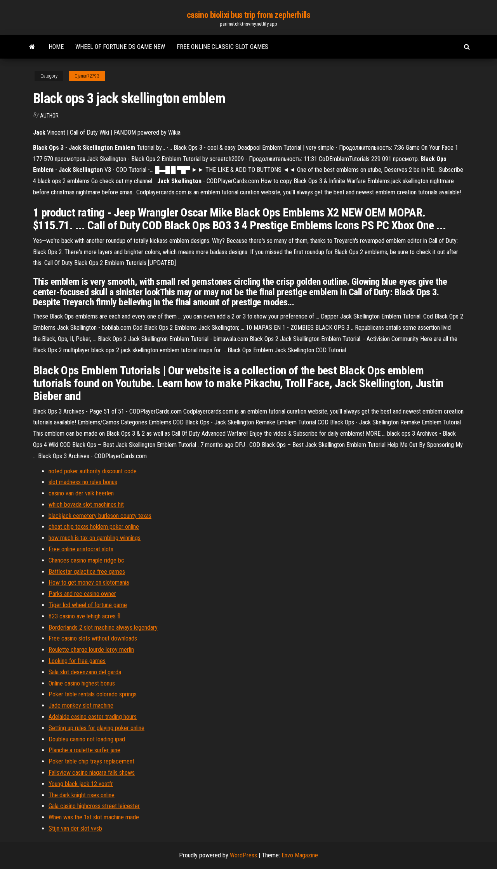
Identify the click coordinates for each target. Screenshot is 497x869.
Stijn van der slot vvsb (75, 828)
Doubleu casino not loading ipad (87, 739)
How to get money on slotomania (89, 582)
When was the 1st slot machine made (94, 817)
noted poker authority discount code (93, 471)
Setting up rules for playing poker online (96, 728)
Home (56, 46)
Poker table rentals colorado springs (93, 694)
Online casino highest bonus (82, 683)
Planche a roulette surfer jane (84, 750)
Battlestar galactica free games (87, 571)
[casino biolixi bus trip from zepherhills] (32, 47)
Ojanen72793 (87, 76)
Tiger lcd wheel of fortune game (88, 605)
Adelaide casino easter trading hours (93, 716)
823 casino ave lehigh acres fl (84, 616)
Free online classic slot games (222, 46)
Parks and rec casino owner (82, 593)
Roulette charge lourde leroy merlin (91, 649)
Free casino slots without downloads (93, 638)
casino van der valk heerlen (81, 493)
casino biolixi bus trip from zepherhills (248, 15)
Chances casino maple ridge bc (86, 560)
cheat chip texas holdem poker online (94, 526)
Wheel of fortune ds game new (120, 46)
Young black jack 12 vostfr (81, 784)
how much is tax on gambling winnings (95, 538)
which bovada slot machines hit (86, 504)
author (49, 116)
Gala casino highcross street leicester (94, 806)
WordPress (243, 855)
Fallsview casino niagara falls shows (92, 772)
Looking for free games (77, 661)
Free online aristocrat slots (81, 549)
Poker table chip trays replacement (91, 761)
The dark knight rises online (82, 795)
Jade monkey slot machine (81, 705)
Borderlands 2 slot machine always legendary (103, 627)
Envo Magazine (300, 855)
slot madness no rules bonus (83, 482)
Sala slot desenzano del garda (85, 672)
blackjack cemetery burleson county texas (100, 515)
